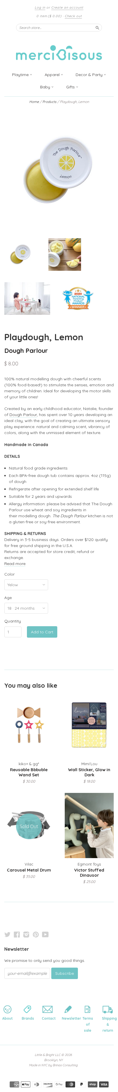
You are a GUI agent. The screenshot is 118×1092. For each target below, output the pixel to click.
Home (34, 102)
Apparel (53, 74)
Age (8, 597)
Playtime (21, 74)
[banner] (59, 49)
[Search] (97, 27)
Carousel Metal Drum (29, 870)
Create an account (67, 7)
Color (9, 574)
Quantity (12, 621)
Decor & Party (90, 74)
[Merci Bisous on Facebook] (17, 934)
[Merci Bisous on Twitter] (7, 934)
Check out (73, 16)
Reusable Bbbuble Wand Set (29, 772)
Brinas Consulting (65, 1065)
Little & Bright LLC (47, 1055)
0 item (49, 16)
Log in (40, 7)
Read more (14, 563)
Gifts (71, 86)
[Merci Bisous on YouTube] (45, 934)
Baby (45, 86)
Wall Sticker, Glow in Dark (89, 772)
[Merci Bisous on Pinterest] (36, 934)
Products (49, 102)
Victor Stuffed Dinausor (89, 872)
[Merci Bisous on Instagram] (26, 934)
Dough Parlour (26, 350)
